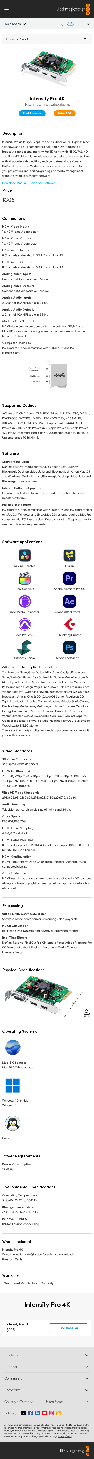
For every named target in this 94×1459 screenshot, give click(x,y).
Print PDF (64, 113)
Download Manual (14, 183)
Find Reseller (32, 113)
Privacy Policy (65, 1436)
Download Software (42, 183)
